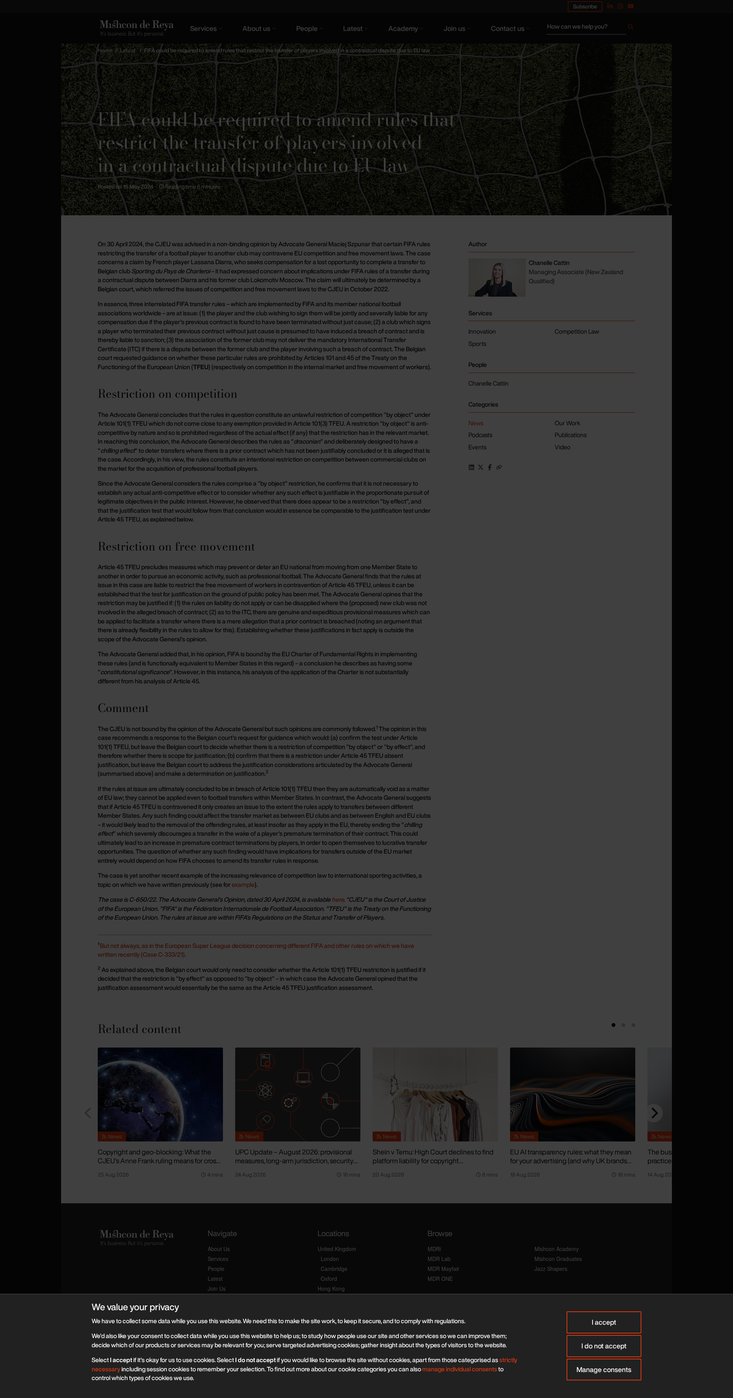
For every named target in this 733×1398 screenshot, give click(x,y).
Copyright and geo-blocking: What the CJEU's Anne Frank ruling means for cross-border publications (160, 1160)
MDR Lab (439, 1258)
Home (105, 50)
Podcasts (480, 434)
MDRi (434, 1249)
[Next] (653, 1113)
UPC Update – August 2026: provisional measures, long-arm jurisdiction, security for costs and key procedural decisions (294, 1160)
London (330, 1258)
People (307, 28)
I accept (604, 1322)
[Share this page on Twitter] (481, 467)
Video (562, 447)
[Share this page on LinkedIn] (471, 467)
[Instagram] (620, 6)
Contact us (508, 28)
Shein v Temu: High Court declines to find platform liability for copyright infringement (433, 1160)
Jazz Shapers (550, 1268)
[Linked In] (610, 6)
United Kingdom (337, 1249)
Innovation (482, 331)
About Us (219, 1249)
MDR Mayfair (443, 1268)
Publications (570, 434)
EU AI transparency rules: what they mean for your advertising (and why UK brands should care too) (570, 1160)
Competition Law (577, 331)
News (475, 423)
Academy (403, 28)
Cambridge (334, 1268)
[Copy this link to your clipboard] (499, 467)
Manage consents (603, 1369)
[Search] (630, 28)
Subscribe (585, 6)
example (243, 884)
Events (477, 447)
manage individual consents (459, 1369)
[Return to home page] (136, 28)
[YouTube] (630, 6)
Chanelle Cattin (488, 383)
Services (203, 28)
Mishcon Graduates (558, 1258)
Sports (477, 343)
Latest (353, 28)
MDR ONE (440, 1278)
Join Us (217, 1288)
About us (256, 28)
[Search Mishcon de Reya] (590, 28)
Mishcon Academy (556, 1249)
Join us (454, 28)
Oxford (329, 1278)
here (338, 899)
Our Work (567, 423)
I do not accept (603, 1346)
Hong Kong (331, 1288)
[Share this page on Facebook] (490, 467)
